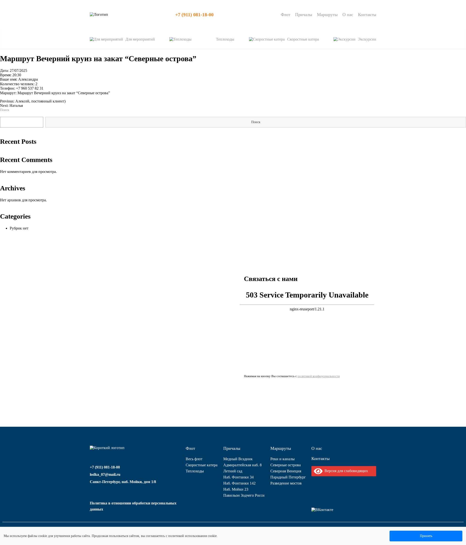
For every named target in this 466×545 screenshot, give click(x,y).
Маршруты (327, 14)
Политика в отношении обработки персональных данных (133, 506)
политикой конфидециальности (319, 376)
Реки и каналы (282, 459)
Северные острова (285, 465)
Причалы (303, 14)
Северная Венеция (285, 471)
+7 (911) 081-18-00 (194, 14)
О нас (347, 14)
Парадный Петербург (288, 477)
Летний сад (232, 471)
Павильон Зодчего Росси (244, 495)
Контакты (367, 14)
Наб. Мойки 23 (235, 489)
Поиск (4, 110)
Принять (426, 536)
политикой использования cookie (192, 536)
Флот (285, 14)
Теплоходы (195, 471)
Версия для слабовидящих (345, 471)
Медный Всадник (238, 459)
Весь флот (194, 459)
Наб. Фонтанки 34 (238, 477)
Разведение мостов (286, 483)
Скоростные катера (201, 465)
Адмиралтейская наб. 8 (242, 465)
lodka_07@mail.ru (105, 474)
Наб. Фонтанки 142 (239, 483)
